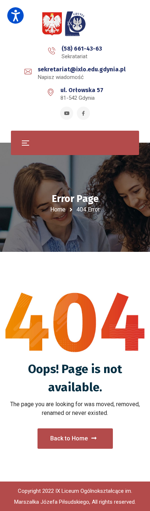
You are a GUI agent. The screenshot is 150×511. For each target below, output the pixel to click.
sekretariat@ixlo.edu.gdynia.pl (82, 69)
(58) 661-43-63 (82, 48)
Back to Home (69, 438)
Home (58, 209)
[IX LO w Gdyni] (75, 24)
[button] (15, 15)
